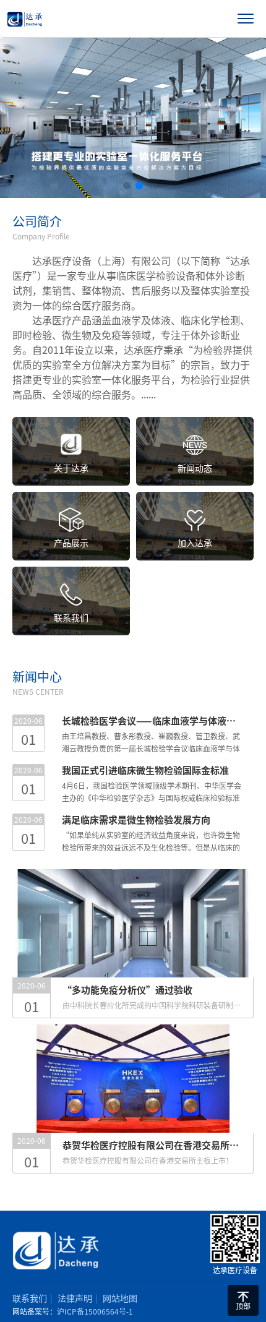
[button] (127, 185)
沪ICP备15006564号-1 (95, 1311)
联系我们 (29, 1298)
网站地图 (120, 1298)
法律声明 (75, 1298)
